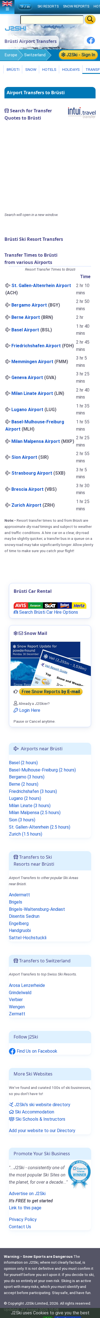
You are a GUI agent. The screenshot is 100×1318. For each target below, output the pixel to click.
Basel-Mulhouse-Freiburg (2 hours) (42, 770)
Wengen (17, 1006)
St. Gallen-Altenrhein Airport (41, 285)
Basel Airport (25, 329)
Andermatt (19, 894)
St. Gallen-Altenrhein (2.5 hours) (39, 827)
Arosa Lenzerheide (27, 985)
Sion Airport (24, 457)
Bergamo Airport (29, 305)
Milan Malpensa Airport (35, 441)
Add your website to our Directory (42, 1130)
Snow (30, 69)
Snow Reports (76, 6)
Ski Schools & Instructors (39, 1119)
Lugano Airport (27, 409)
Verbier (16, 999)
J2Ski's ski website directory (41, 1104)
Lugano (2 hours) (25, 798)
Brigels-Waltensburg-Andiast (37, 909)
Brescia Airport (27, 489)
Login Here (29, 710)
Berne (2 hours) (23, 784)
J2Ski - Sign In (80, 54)
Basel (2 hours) (23, 762)
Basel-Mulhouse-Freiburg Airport (34, 425)
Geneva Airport (27, 377)
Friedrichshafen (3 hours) (33, 791)
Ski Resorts (48, 6)
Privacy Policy (23, 1219)
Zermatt (17, 1013)
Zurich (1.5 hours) (25, 834)
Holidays (70, 69)
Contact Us (20, 1226)
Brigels (15, 902)
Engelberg (19, 923)
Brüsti (12, 69)
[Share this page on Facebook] (91, 42)
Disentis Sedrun (24, 916)
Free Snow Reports (51, 691)
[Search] (90, 19)
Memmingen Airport (32, 361)
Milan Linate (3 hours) (30, 805)
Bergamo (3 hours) (26, 777)
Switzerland (35, 55)
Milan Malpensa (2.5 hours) (35, 812)
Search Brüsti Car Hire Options (48, 612)
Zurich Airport (26, 505)
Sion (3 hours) (22, 819)
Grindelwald (20, 992)
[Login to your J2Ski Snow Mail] (50, 663)
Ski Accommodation (34, 1112)
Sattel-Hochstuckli (27, 937)
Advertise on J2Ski (27, 1193)
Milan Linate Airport (32, 393)
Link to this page (25, 1207)
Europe (11, 55)
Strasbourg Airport (31, 473)
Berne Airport (25, 317)
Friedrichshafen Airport (36, 345)
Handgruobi (20, 930)
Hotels (48, 69)
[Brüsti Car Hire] (50, 605)
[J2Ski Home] (15, 29)
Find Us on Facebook (36, 1051)
